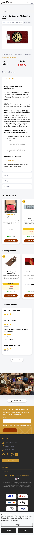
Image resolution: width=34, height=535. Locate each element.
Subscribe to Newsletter (10, 430)
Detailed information (8, 57)
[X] (7, 454)
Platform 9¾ (10, 160)
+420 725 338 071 (10, 446)
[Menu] (32, 2)
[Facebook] (3, 454)
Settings (17, 525)
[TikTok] (16, 454)
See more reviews (17, 360)
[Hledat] (27, 2)
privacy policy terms (26, 425)
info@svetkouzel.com (11, 442)
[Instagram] (12, 454)
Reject (9, 530)
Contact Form (10, 460)
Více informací (14, 520)
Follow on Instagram (18, 400)
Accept (25, 530)
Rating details (19, 22)
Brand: (27, 22)
